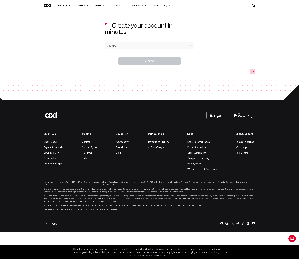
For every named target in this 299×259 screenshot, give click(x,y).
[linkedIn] (248, 223)
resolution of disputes (143, 205)
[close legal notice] (227, 252)
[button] (253, 5)
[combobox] (149, 46)
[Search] (253, 5)
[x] (232, 223)
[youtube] (253, 223)
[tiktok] (243, 223)
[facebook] (222, 223)
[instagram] (227, 223)
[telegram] (237, 223)
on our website (183, 198)
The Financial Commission (81, 205)
